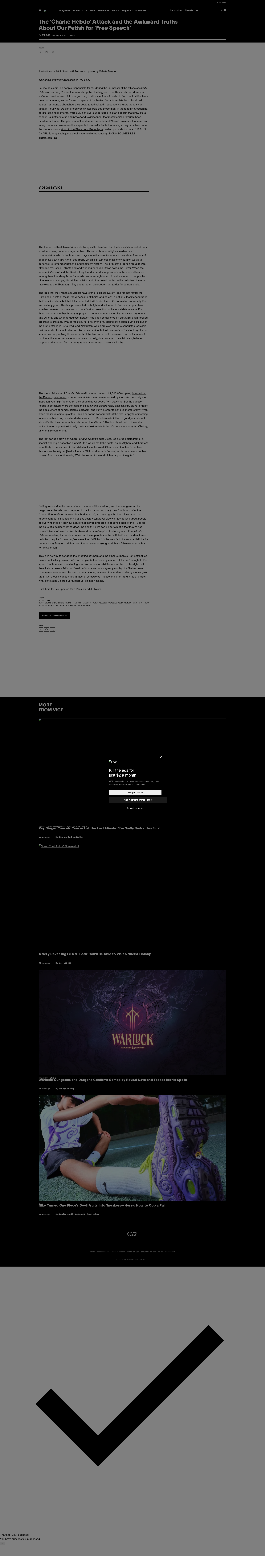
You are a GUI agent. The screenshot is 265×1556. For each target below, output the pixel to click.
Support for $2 (135, 792)
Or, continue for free (135, 808)
